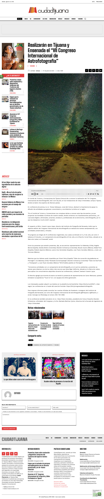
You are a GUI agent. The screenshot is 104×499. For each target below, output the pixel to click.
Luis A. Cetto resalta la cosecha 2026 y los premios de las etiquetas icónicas (90, 391)
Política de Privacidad (60, 485)
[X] (90, 70)
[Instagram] (7, 453)
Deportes (5, 228)
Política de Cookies (59, 483)
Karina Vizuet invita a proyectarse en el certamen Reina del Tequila (89, 369)
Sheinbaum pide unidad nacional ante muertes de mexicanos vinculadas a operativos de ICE (13, 234)
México (4, 199)
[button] (85, 19)
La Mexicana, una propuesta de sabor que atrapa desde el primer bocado (91, 376)
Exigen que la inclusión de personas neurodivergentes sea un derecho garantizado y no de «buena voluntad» (16, 102)
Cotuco (38, 71)
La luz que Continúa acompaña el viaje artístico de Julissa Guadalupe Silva (16, 146)
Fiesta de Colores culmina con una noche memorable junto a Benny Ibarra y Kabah (90, 384)
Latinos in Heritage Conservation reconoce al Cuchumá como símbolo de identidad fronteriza (17, 133)
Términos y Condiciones (61, 486)
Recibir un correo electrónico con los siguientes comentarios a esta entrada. (20, 411)
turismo (56, 345)
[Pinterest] (93, 70)
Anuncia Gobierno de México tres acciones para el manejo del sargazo (13, 204)
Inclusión (12, 93)
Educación (12, 125)
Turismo (32, 66)
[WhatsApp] (97, 70)
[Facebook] (86, 70)
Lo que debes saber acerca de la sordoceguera (20, 379)
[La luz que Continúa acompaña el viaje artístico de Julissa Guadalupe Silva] (5, 145)
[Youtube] (16, 453)
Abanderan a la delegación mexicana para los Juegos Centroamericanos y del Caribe (12, 224)
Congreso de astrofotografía (42, 345)
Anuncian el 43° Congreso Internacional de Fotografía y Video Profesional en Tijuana (16, 118)
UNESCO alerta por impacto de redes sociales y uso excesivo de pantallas (13, 214)
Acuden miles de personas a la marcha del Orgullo (58, 382)
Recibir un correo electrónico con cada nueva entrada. (50, 411)
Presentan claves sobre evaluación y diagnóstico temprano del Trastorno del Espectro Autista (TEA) (16, 85)
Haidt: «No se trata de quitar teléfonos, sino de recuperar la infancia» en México (12, 194)
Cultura (12, 150)
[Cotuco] (29, 71)
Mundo (12, 139)
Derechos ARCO (58, 481)
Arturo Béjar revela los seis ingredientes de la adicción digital (11, 184)
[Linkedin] (100, 70)
